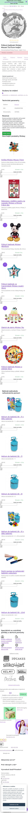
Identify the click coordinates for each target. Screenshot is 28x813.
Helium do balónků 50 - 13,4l (13, 612)
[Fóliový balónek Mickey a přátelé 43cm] (14, 354)
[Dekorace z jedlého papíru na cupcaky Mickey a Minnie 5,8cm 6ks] (14, 188)
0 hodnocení (14, 42)
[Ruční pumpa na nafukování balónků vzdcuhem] (14, 559)
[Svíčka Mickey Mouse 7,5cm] (14, 147)
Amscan (17, 104)
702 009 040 (5, 778)
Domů (3, 8)
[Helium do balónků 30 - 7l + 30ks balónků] (14, 404)
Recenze (19, 57)
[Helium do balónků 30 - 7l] (14, 444)
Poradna (17, 769)
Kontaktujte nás (10, 737)
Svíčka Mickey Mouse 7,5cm (12, 160)
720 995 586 (5, 782)
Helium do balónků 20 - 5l (11, 494)
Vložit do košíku (17, 172)
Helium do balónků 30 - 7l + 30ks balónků (12, 418)
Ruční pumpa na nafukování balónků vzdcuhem (12, 572)
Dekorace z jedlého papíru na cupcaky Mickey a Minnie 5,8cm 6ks (13, 203)
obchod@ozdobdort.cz (6, 750)
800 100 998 (14, 747)
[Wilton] (22, 671)
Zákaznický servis (7, 760)
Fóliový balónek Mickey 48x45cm (11, 245)
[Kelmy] (8, 671)
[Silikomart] (14, 665)
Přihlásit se (23, 694)
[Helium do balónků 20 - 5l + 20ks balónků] (14, 519)
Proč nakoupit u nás (8, 765)
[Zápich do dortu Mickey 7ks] (14, 315)
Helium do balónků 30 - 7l (11, 456)
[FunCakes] (21, 678)
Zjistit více (19, 709)
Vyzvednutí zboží (7, 769)
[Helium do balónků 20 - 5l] (14, 481)
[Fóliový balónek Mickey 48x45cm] (14, 232)
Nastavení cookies (14, 808)
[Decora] (10, 678)
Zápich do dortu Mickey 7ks (12, 327)
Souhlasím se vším (14, 804)
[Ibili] (6, 658)
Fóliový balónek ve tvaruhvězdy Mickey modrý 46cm (12, 286)
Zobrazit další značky (14, 685)
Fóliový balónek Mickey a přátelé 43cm (11, 368)
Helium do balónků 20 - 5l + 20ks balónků (12, 532)
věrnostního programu (11, 2)
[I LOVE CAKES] (18, 658)
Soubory (12, 57)
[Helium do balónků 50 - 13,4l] (14, 600)
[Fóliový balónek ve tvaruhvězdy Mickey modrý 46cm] (14, 271)
